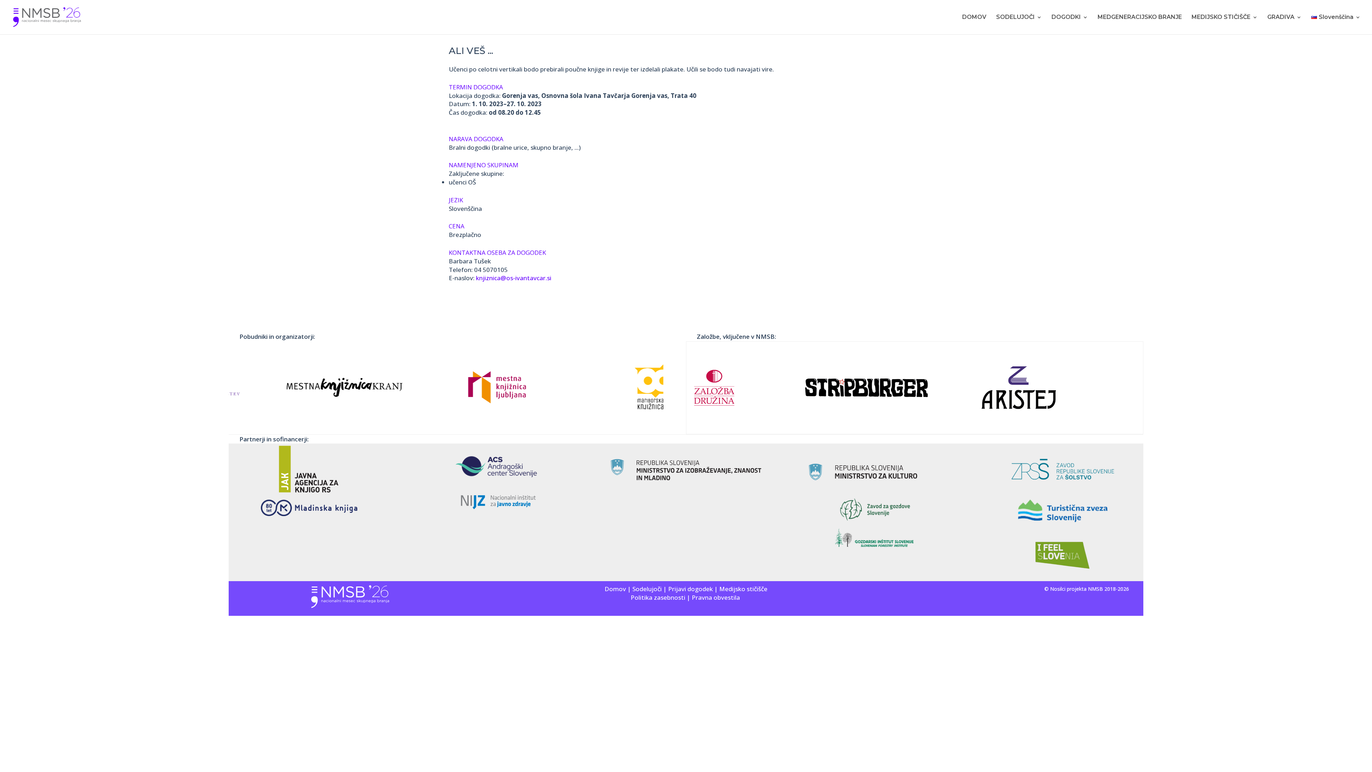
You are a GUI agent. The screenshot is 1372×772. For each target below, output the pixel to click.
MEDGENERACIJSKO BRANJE (1140, 17)
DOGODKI (1066, 17)
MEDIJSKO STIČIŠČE (1221, 17)
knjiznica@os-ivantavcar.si (513, 278)
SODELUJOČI (1015, 17)
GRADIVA (1280, 17)
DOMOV (974, 17)
